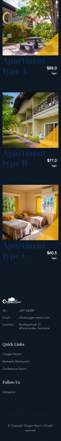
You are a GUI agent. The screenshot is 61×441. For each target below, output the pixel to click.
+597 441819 (26, 310)
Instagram (9, 392)
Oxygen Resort (12, 354)
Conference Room (14, 369)
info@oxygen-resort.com (34, 317)
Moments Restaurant (16, 361)
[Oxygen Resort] (23, 15)
